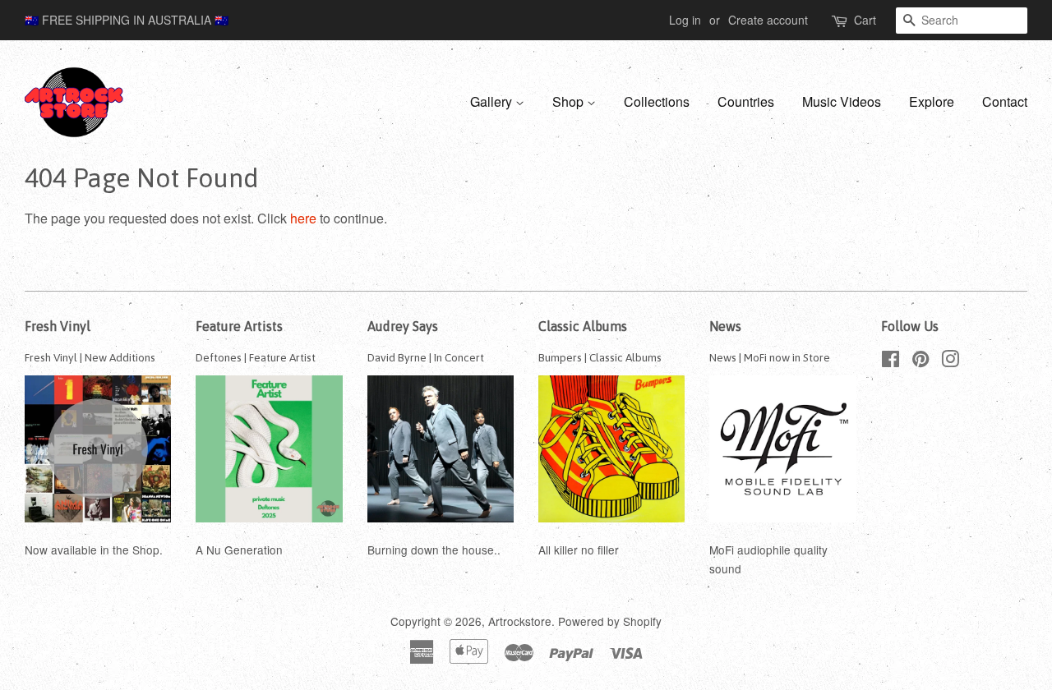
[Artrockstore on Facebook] (890, 361)
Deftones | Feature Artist (256, 357)
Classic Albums (582, 326)
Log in (685, 20)
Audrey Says (402, 326)
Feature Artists (239, 326)
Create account (768, 20)
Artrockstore (519, 621)
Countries (745, 101)
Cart (865, 20)
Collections (657, 101)
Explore (931, 101)
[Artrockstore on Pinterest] (920, 361)
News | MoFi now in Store (769, 357)
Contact (1004, 101)
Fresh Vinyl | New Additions (90, 357)
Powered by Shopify (610, 621)
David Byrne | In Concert (425, 357)
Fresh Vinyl (57, 326)
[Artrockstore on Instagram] (950, 361)
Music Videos (841, 101)
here (303, 218)
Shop (569, 101)
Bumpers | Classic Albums (600, 357)
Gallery (492, 101)
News (725, 326)
